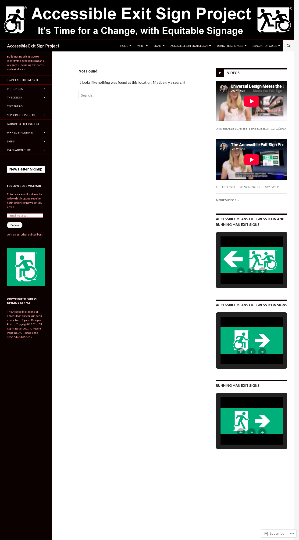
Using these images (230, 45)
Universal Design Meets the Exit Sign (242, 128)
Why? (140, 45)
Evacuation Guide (265, 45)
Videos (233, 73)
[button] (241, 271)
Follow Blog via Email (24, 185)
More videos (227, 200)
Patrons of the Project (23, 123)
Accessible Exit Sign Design (189, 45)
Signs (157, 45)
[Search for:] (133, 95)
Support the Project (21, 114)
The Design (14, 97)
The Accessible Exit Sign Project (239, 187)
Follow (15, 225)
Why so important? (20, 132)
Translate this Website (23, 79)
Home (124, 45)
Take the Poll (16, 106)
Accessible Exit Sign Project (33, 45)
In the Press (15, 88)
